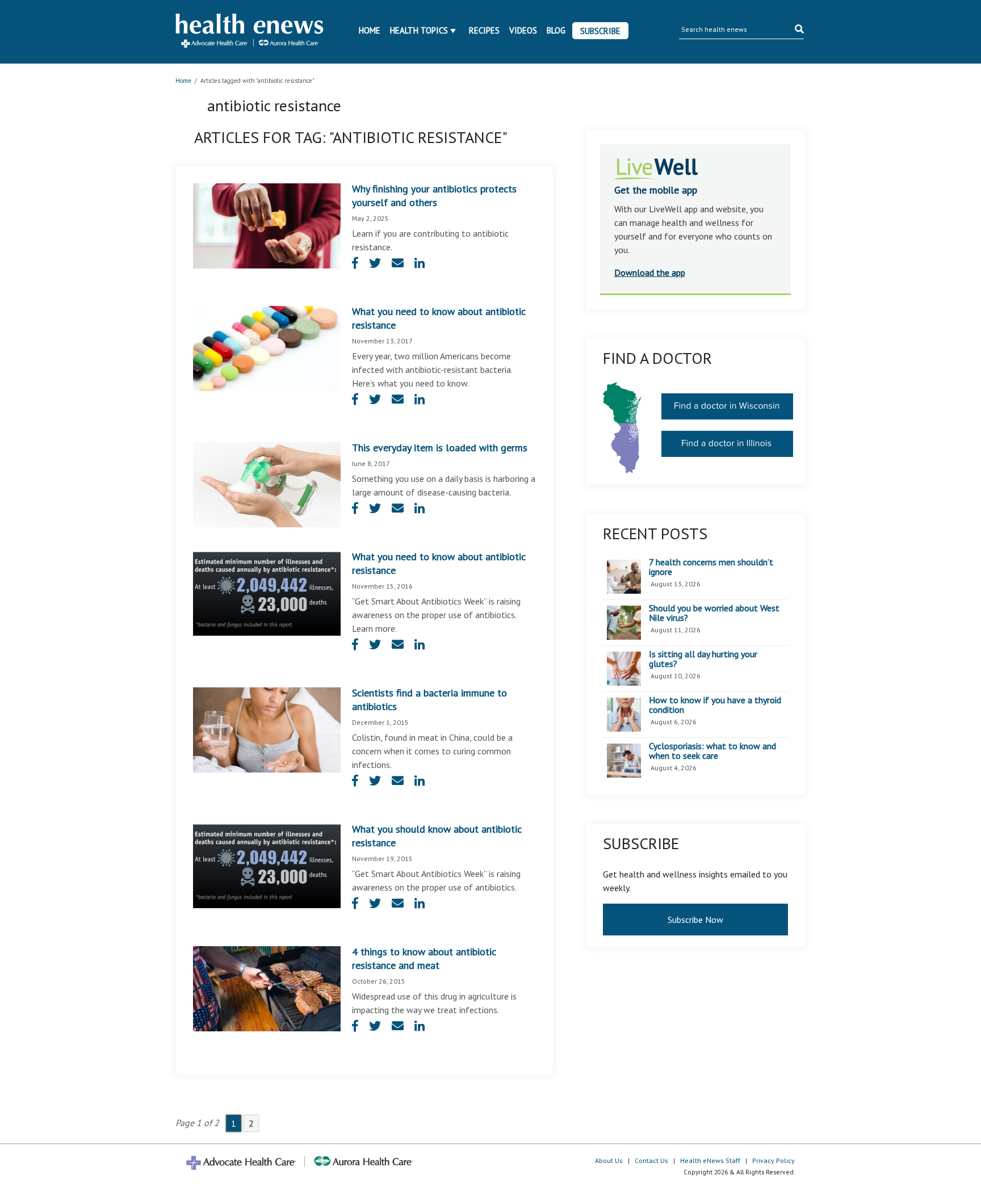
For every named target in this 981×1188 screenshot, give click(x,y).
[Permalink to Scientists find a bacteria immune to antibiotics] (267, 728)
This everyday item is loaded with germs (439, 447)
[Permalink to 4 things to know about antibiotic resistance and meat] (267, 987)
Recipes (484, 30)
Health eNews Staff (710, 1160)
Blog (556, 30)
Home (369, 30)
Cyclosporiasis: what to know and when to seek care (712, 751)
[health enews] (250, 32)
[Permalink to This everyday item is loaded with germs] (267, 483)
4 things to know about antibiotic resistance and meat (424, 958)
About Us (609, 1160)
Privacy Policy (773, 1160)
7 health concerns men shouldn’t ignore (711, 567)
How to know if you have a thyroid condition (715, 705)
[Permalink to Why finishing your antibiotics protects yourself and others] (267, 224)
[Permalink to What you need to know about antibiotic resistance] (267, 347)
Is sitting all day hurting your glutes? (703, 659)
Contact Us (651, 1160)
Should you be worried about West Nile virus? (714, 613)
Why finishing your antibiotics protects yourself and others (434, 195)
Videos (523, 30)
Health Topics (419, 30)
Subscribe (600, 31)
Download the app (649, 272)
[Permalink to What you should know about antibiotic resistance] (267, 865)
